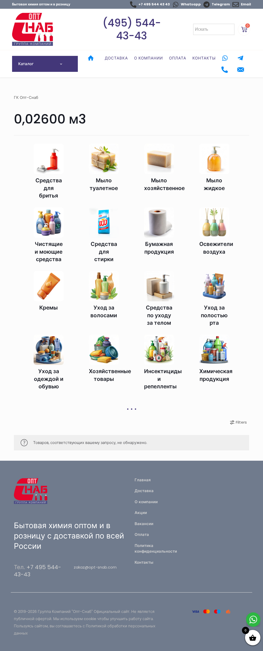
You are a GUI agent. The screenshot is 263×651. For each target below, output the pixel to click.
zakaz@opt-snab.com (95, 567)
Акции (141, 512)
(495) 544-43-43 (131, 29)
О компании (146, 501)
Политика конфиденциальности (156, 548)
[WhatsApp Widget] (253, 619)
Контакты (144, 562)
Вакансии (144, 523)
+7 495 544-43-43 (37, 570)
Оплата (142, 534)
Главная (143, 480)
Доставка (144, 490)
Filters (241, 422)
